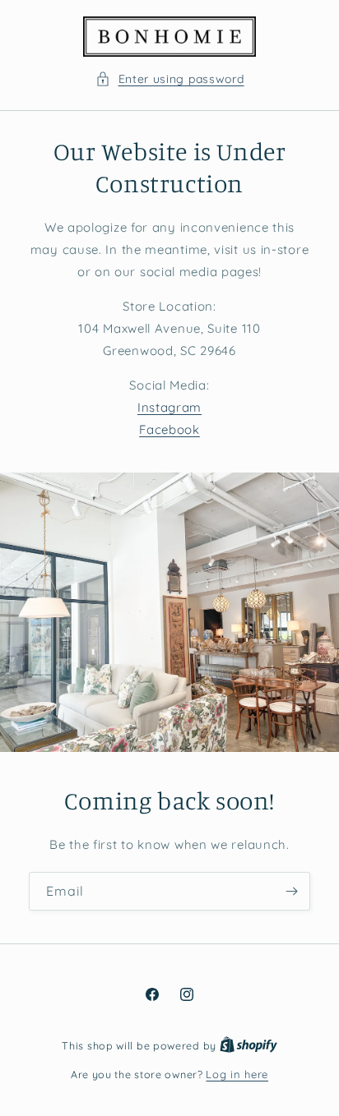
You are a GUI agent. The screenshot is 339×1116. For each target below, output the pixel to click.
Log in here (237, 1074)
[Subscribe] (291, 891)
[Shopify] (248, 1045)
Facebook (169, 429)
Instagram (169, 407)
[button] (169, 79)
